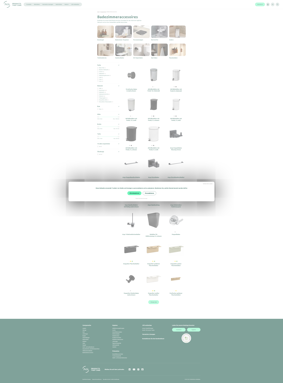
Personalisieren (149, 193)
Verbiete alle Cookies (208, 183)
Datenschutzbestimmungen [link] (141, 198)
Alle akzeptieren (134, 193)
